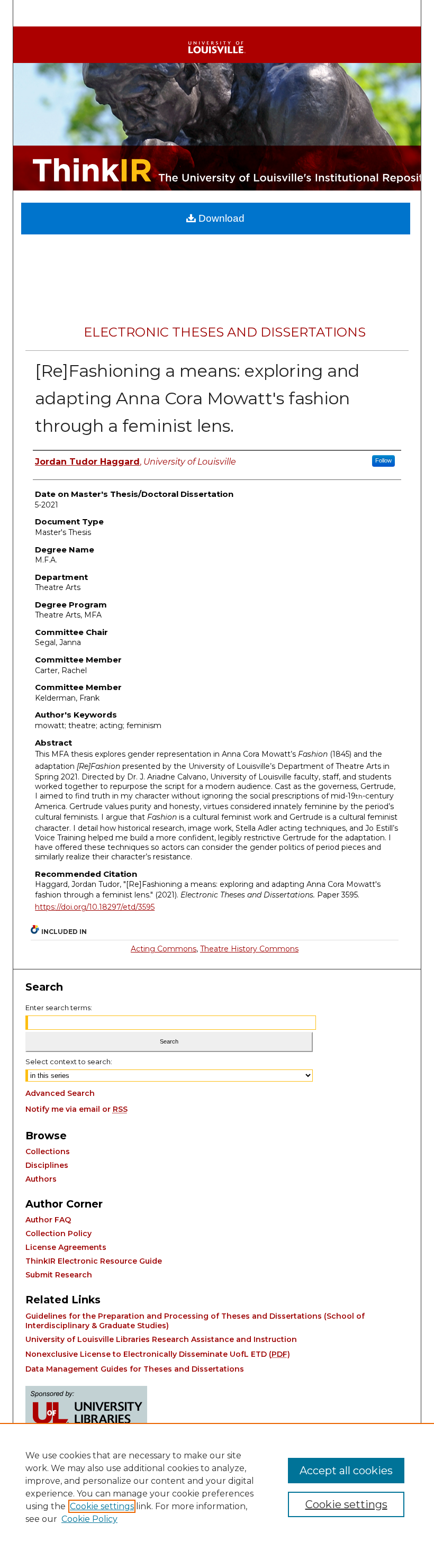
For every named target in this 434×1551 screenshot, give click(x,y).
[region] (217, 1487)
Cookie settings (102, 1506)
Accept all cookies (346, 1470)
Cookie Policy (89, 1519)
